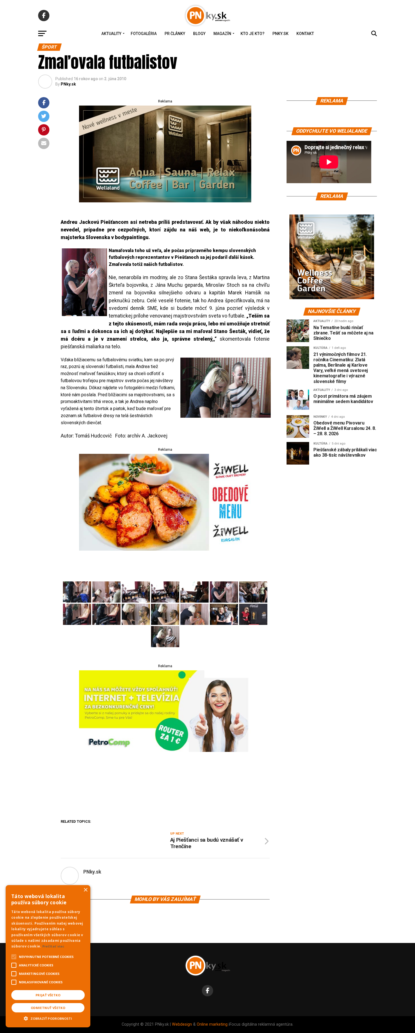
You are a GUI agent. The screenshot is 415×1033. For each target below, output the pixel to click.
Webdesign (182, 1024)
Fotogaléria (144, 33)
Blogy (199, 33)
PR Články (175, 33)
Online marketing (212, 1024)
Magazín (222, 33)
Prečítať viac (53, 946)
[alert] (48, 956)
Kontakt (305, 33)
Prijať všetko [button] (48, 995)
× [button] (85, 890)
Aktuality (111, 33)
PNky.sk (280, 33)
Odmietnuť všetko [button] (48, 1008)
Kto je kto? (253, 33)
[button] (48, 1018)
